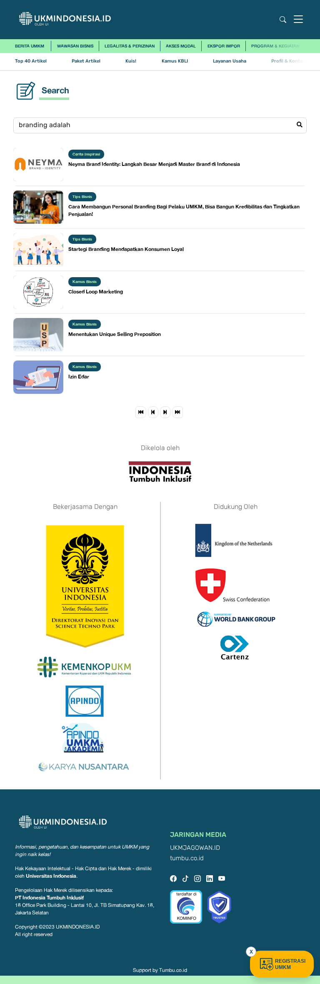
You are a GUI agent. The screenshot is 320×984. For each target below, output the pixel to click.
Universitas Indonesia (51, 876)
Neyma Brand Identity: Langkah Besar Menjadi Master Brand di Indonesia (154, 164)
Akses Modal (181, 45)
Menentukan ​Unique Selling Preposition (114, 334)
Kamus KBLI (175, 61)
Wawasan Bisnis (75, 45)
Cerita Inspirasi (86, 154)
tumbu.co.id (187, 858)
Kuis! (130, 61)
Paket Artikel (86, 61)
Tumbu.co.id (173, 970)
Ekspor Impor (224, 45)
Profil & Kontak (288, 61)
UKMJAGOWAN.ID (195, 848)
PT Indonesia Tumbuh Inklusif (49, 897)
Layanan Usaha (229, 61)
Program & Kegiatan (275, 45)
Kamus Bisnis (84, 281)
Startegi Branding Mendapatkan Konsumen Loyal (126, 249)
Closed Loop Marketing (95, 291)
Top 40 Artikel (31, 61)
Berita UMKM (29, 45)
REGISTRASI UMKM (290, 964)
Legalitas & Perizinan (130, 45)
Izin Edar (78, 376)
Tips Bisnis (82, 196)
